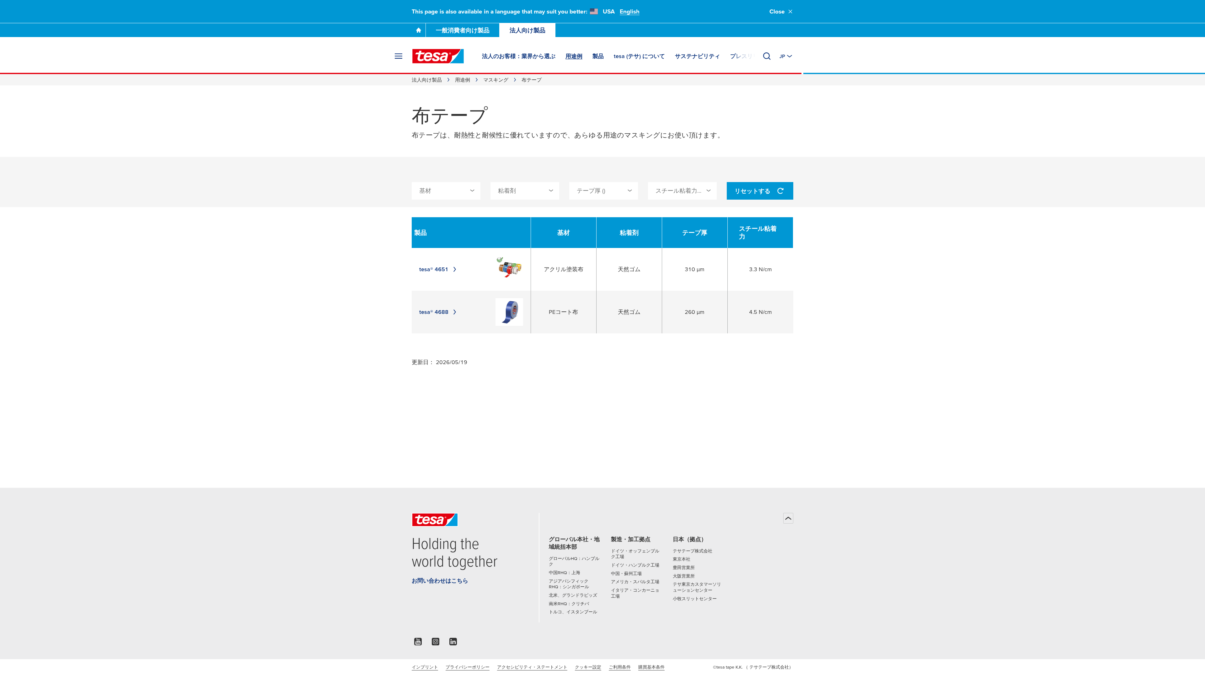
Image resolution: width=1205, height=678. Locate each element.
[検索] (767, 56)
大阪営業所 (684, 575)
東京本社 (681, 559)
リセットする (752, 191)
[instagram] (435, 643)
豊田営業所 (684, 567)
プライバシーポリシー (468, 667)
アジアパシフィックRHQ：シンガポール (569, 583)
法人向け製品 (527, 30)
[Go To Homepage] (419, 30)
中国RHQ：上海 (564, 572)
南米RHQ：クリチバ (569, 603)
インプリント (425, 667)
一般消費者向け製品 (463, 30)
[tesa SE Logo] (438, 56)
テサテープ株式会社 (692, 550)
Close (777, 11)
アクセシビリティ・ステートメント (532, 667)
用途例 (462, 80)
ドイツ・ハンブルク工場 (635, 565)
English (630, 11)
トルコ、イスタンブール (573, 611)
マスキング (495, 80)
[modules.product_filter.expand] (472, 190)
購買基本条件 (651, 667)
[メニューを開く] (398, 56)
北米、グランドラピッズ (573, 595)
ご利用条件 (620, 667)
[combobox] (446, 191)
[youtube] (418, 643)
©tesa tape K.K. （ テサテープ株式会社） (753, 667)
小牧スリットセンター (695, 598)
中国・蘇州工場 (626, 573)
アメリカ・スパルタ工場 (635, 581)
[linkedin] (453, 643)
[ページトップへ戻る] (788, 518)
